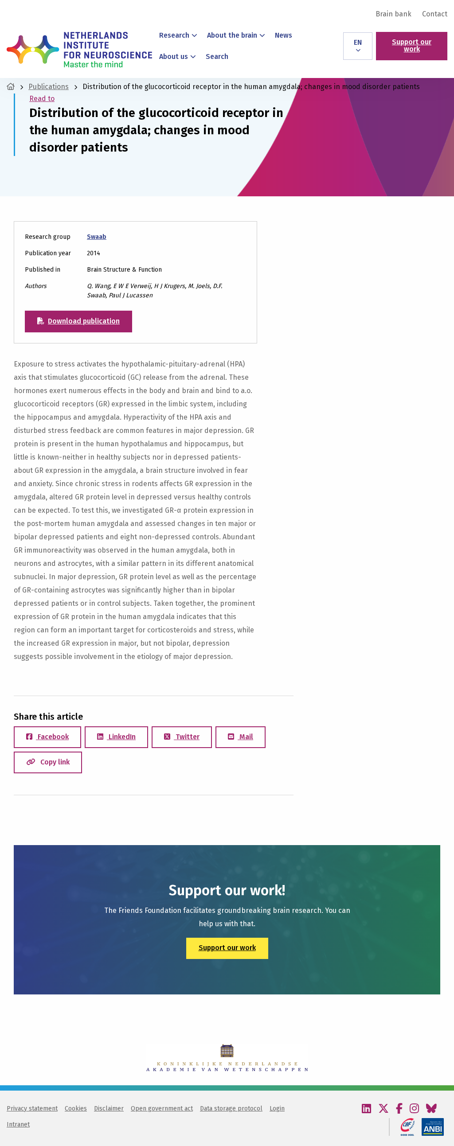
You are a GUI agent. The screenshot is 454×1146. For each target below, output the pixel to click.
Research (174, 35)
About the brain (232, 35)
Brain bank (393, 14)
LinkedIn (121, 737)
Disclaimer (109, 1108)
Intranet (18, 1124)
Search (217, 56)
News (283, 35)
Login (277, 1108)
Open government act (162, 1108)
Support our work (411, 45)
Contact (434, 14)
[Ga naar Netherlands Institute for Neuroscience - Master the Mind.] (11, 86)
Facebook (52, 737)
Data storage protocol (231, 1108)
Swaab (96, 237)
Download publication (84, 321)
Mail (245, 737)
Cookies (76, 1108)
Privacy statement (32, 1108)
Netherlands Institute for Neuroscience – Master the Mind (79, 49)
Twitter (187, 737)
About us (173, 56)
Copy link (54, 762)
